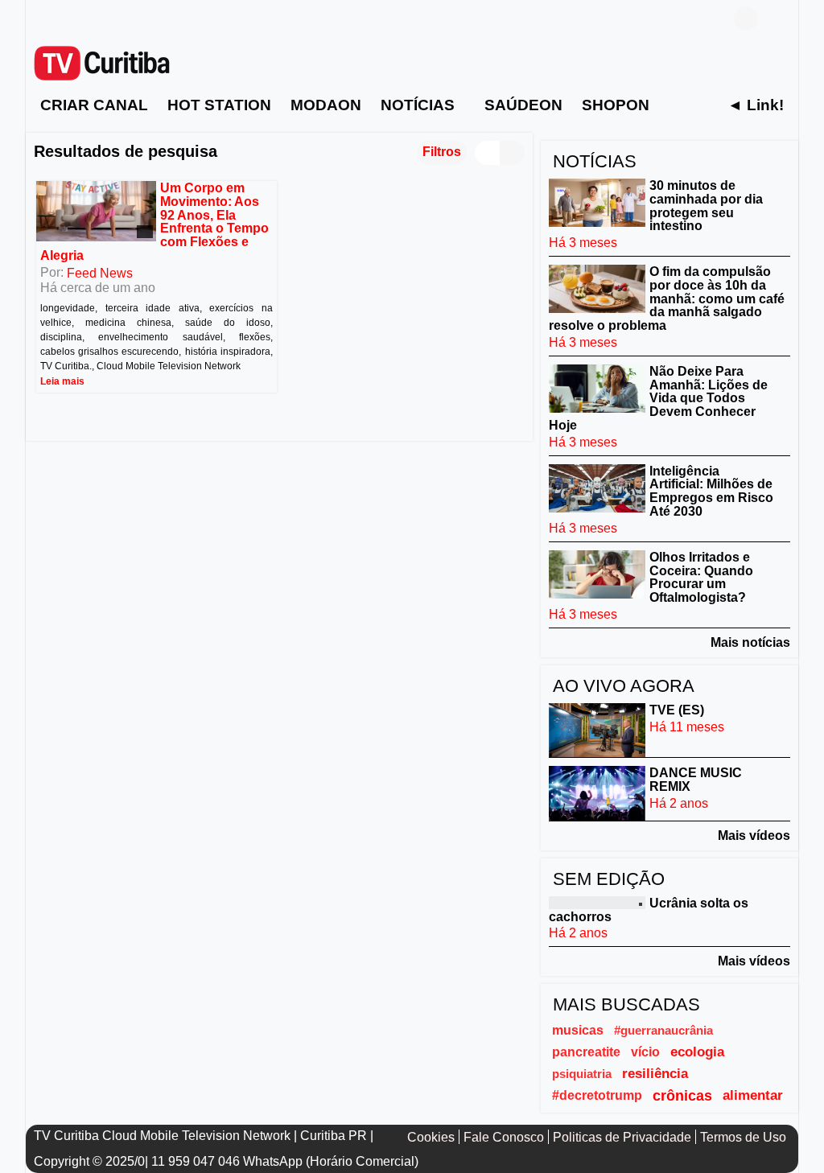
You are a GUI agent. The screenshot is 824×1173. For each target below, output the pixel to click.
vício (645, 1052)
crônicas (682, 1095)
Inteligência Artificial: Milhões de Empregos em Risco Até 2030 (711, 490)
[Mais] (675, 104)
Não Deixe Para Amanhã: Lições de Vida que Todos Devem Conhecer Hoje (658, 398)
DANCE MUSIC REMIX (695, 779)
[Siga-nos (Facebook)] (42, 18)
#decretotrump (597, 1095)
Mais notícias (750, 642)
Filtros (441, 151)
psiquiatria (582, 1073)
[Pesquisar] (778, 18)
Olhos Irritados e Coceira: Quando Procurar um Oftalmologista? (701, 577)
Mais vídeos (754, 835)
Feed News (100, 272)
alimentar (753, 1095)
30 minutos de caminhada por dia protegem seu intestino (706, 206)
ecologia (697, 1052)
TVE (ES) (676, 710)
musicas (578, 1030)
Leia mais (62, 381)
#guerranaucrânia (663, 1030)
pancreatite (586, 1052)
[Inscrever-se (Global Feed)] (66, 18)
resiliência (655, 1073)
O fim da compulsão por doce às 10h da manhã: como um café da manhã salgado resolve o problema (667, 298)
